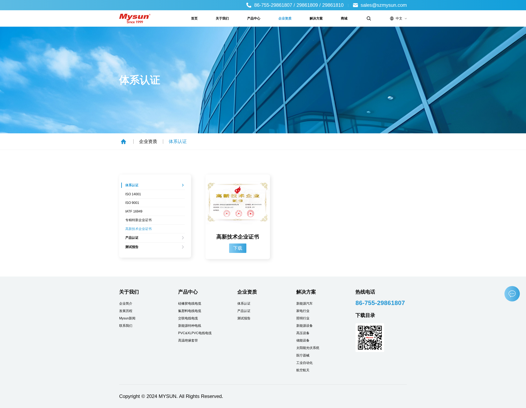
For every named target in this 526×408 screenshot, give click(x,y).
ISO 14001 (133, 194)
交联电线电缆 (188, 318)
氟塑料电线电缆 (189, 311)
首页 (194, 18)
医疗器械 (302, 355)
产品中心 (253, 18)
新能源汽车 (304, 303)
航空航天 (302, 370)
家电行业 (302, 311)
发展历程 (125, 311)
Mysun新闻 (127, 318)
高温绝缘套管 (188, 340)
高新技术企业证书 (138, 229)
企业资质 (285, 18)
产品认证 (131, 237)
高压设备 (302, 333)
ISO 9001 (132, 203)
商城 (344, 18)
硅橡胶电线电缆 (189, 303)
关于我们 (222, 18)
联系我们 (125, 325)
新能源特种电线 (189, 325)
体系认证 (178, 141)
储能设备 (302, 340)
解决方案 (316, 18)
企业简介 (125, 303)
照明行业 (302, 318)
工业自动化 (304, 363)
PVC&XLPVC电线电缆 (195, 333)
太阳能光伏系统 (307, 348)
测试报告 (131, 247)
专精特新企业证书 (138, 220)
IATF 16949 (133, 211)
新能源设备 (304, 325)
